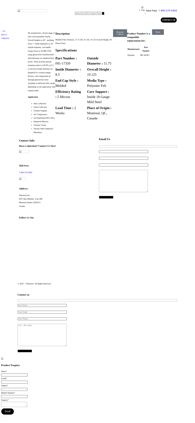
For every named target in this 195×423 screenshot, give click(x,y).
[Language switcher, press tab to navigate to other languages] (143, 10)
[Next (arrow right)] (5, 420)
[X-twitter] (30, 226)
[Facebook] (22, 226)
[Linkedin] (38, 226)
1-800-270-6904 (168, 10)
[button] (120, 33)
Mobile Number (8, 393)
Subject (4, 386)
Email (4, 378)
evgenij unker (33, 91)
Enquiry (5, 400)
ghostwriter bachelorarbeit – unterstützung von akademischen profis (41, 58)
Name (4, 371)
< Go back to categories (5, 34)
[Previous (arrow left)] (2, 420)
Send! (8, 411)
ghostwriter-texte (41, 80)
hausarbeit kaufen (43, 37)
